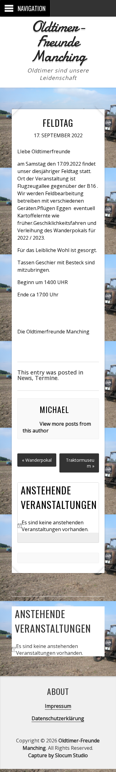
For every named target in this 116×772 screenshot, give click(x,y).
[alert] (58, 526)
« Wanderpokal (37, 460)
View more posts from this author (57, 427)
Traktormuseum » (80, 463)
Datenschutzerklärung (58, 718)
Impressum (58, 706)
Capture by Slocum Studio (58, 755)
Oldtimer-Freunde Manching (58, 41)
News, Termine (37, 378)
